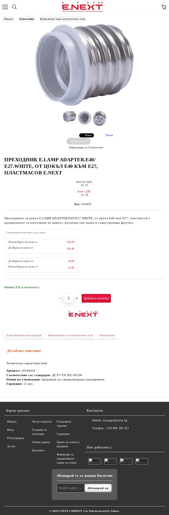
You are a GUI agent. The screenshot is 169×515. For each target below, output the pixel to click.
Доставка (38, 450)
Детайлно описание (24, 351)
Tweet (109, 135)
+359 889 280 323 (117, 428)
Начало (8, 19)
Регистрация (15, 438)
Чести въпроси (42, 421)
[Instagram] (100, 436)
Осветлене (26, 19)
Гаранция (63, 434)
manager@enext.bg (115, 420)
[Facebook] (91, 436)
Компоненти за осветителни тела (70, 335)
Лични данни (41, 442)
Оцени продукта (80, 141)
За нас (11, 446)
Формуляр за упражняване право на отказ (67, 458)
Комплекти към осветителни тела (62, 19)
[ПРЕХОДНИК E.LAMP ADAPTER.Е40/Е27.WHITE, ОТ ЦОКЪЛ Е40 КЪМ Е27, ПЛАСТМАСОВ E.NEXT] (84, 104)
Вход (10, 429)
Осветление (107, 335)
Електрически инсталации (24, 335)
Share (88, 135)
